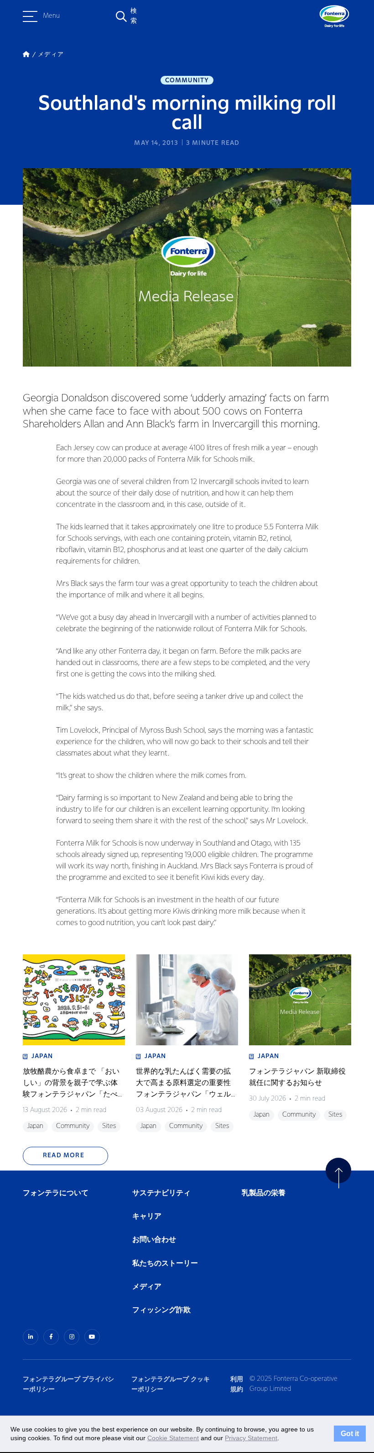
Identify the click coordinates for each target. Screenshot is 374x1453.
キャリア (147, 1216)
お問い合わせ (154, 1240)
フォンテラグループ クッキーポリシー (170, 1384)
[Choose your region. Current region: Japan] (87, 16)
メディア (146, 1287)
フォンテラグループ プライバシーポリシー (68, 1384)
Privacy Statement (251, 1438)
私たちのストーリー (165, 1263)
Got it (350, 1434)
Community (187, 80)
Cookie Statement (173, 1438)
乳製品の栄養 (264, 1193)
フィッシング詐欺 (161, 1310)
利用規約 (236, 1384)
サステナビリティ (161, 1193)
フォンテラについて (55, 1193)
